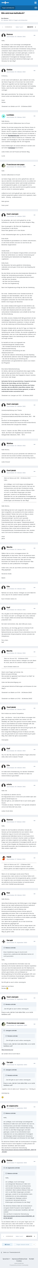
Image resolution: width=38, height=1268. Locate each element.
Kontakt (31, 1259)
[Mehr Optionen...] (34, 35)
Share (8, 1244)
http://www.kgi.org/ (7, 1049)
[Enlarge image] (7, 988)
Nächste (30, 27)
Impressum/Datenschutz (19, 1259)
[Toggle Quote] (4, 947)
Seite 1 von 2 (20, 27)
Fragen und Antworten (20, 20)
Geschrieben (16, 36)
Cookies (19, 1261)
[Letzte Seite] (35, 27)
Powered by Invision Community (19, 1265)
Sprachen (6, 1259)
